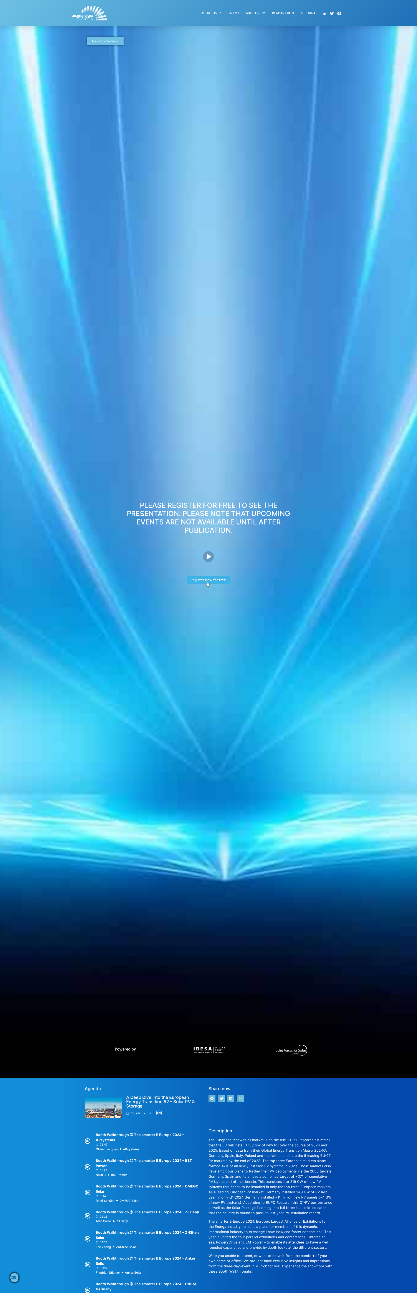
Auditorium (255, 13)
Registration (283, 13)
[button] (211, 1098)
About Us (209, 13)
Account (308, 13)
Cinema (233, 13)
